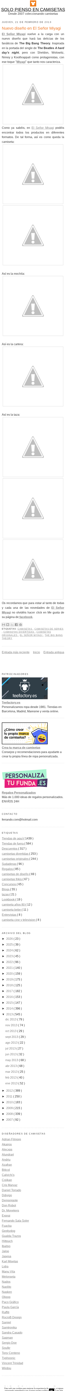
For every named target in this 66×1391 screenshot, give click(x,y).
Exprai (6, 1215)
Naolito (6, 1286)
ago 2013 (11, 1042)
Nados (6, 1281)
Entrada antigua (53, 652)
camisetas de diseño (15, 874)
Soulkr (6, 1347)
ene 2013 (11, 1083)
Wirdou (6, 1368)
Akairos (7, 1144)
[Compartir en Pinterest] (20, 624)
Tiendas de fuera (13, 843)
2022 (10, 962)
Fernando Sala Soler (15, 1220)
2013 (10, 1014)
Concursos (9, 884)
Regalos (8, 869)
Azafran (7, 1164)
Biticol (6, 1169)
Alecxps (7, 1149)
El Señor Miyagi (13, 34)
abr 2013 (11, 1065)
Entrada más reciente (16, 652)
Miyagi (20, 61)
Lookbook (8, 899)
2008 (10, 1113)
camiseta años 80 (13, 904)
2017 (10, 991)
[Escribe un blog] (8, 624)
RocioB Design (12, 1317)
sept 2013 (12, 1036)
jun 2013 (11, 1054)
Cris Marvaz (9, 1185)
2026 (10, 938)
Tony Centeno (11, 1352)
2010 (10, 1102)
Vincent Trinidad (12, 1363)
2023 (10, 956)
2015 (10, 1002)
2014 (10, 1008)
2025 (10, 944)
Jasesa (6, 1256)
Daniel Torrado (11, 1190)
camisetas (25, 629)
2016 (10, 996)
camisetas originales (15, 858)
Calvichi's (8, 1174)
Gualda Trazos (11, 1235)
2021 (10, 967)
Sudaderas (9, 863)
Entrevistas (9, 914)
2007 (10, 1119)
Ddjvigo (7, 1195)
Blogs (6, 889)
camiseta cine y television (19, 919)
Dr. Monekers (10, 1210)
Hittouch (7, 1241)
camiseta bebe (12, 909)
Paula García (10, 1307)
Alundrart (8, 1154)
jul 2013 (10, 1048)
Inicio (36, 652)
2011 (9, 1096)
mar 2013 (11, 1071)
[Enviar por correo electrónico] (3, 624)
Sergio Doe (9, 1342)
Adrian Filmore (11, 1139)
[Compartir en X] (12, 624)
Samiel (6, 1322)
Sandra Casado (12, 1332)
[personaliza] (25, 788)
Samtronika (9, 1327)
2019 (10, 979)
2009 (10, 1108)
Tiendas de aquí (12, 838)
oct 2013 (11, 1031)
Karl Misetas (10, 1261)
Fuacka (7, 1225)
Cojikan (7, 1180)
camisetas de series (49, 629)
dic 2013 (11, 1019)
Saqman (7, 1337)
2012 (10, 1090)
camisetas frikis (12, 879)
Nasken (7, 1291)
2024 (10, 950)
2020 (10, 973)
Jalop (5, 1251)
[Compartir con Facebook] (16, 624)
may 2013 (12, 1060)
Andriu (6, 1159)
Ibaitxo (6, 1246)
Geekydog (8, 1230)
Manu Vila (8, 1271)
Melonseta (8, 1276)
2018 (10, 985)
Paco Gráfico (10, 1302)
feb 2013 (11, 1077)
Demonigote (10, 1200)
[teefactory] (25, 698)
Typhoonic (8, 1358)
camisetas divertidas (19, 632)
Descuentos (10, 848)
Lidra (5, 1266)
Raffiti (5, 1312)
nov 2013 (11, 1025)
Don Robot (9, 1205)
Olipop (6, 1297)
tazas (6, 894)
